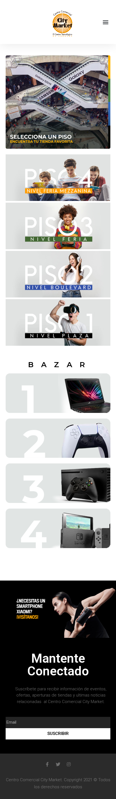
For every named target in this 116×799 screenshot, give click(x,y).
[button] (105, 22)
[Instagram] (68, 764)
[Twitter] (58, 764)
